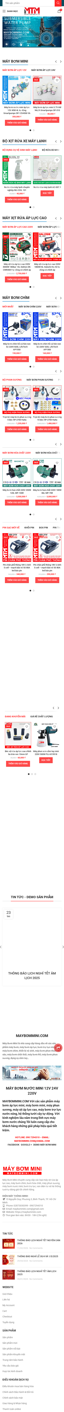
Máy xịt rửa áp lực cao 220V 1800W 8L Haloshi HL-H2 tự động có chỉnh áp (47, 267)
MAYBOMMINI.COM (15, 1101)
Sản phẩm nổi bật (11, 1348)
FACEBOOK (13, 1144)
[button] (17, 123)
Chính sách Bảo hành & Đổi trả (17, 1392)
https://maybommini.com (28, 1212)
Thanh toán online (11, 1409)
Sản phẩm (7, 1337)
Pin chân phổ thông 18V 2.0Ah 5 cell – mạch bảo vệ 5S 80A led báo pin (47, 568)
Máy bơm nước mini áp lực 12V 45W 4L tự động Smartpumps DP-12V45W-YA (16, 110)
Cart (4, 1311)
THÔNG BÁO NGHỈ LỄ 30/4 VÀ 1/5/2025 (37, 1256)
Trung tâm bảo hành (12, 1360)
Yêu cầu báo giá (10, 1365)
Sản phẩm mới (9, 1343)
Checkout (7, 1316)
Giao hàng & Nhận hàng (14, 1403)
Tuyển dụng (8, 1322)
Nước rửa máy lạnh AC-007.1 (47, 187)
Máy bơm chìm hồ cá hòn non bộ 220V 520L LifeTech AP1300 (47, 347)
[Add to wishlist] (27, 80)
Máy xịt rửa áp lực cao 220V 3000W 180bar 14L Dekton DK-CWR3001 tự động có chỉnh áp (17, 267)
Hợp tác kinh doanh (12, 1371)
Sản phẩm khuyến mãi (13, 1354)
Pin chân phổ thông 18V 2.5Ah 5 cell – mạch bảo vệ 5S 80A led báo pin (17, 568)
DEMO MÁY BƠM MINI (44, 1144)
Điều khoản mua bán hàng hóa (18, 1386)
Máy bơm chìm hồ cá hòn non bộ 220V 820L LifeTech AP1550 (17, 347)
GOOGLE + (26, 1144)
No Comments (36, 1248)
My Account (8, 1305)
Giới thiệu (7, 1294)
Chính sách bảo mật (12, 1397)
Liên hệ (6, 1299)
